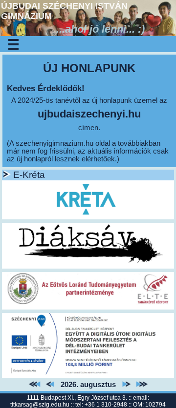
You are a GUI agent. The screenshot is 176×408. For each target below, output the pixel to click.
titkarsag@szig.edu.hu (39, 404)
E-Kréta (29, 175)
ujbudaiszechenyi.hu (89, 114)
